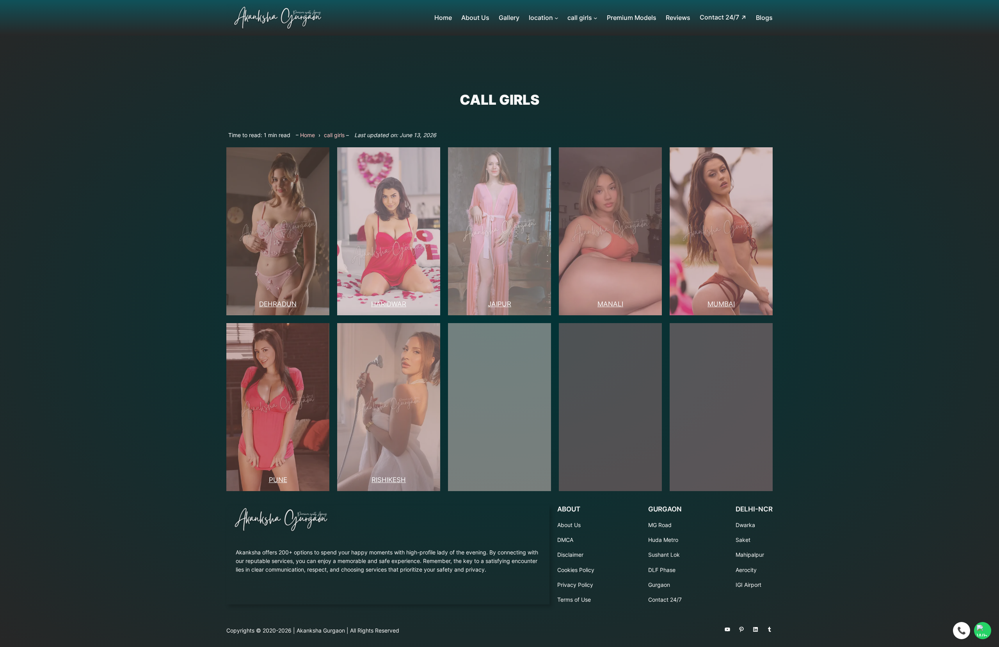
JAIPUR (499, 304)
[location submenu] (556, 18)
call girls (334, 135)
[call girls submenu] (595, 18)
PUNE (278, 480)
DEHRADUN (278, 304)
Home (307, 135)
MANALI (610, 304)
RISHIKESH (389, 480)
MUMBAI (721, 304)
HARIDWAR (388, 304)
